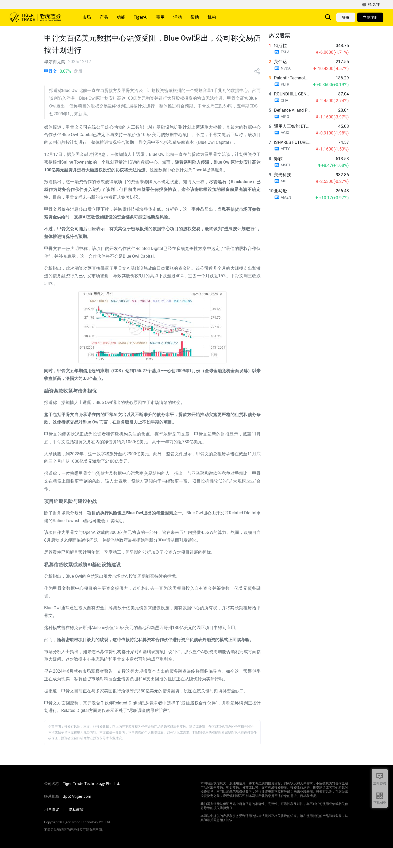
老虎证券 (39, 17)
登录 (345, 17)
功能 (121, 17)
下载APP (379, 802)
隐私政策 (76, 809)
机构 (211, 17)
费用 (160, 17)
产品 (103, 17)
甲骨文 (50, 71)
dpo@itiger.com (77, 796)
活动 (177, 17)
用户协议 (51, 809)
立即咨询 (379, 783)
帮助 (194, 17)
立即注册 (370, 17)
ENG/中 (374, 4)
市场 (86, 17)
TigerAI (141, 17)
